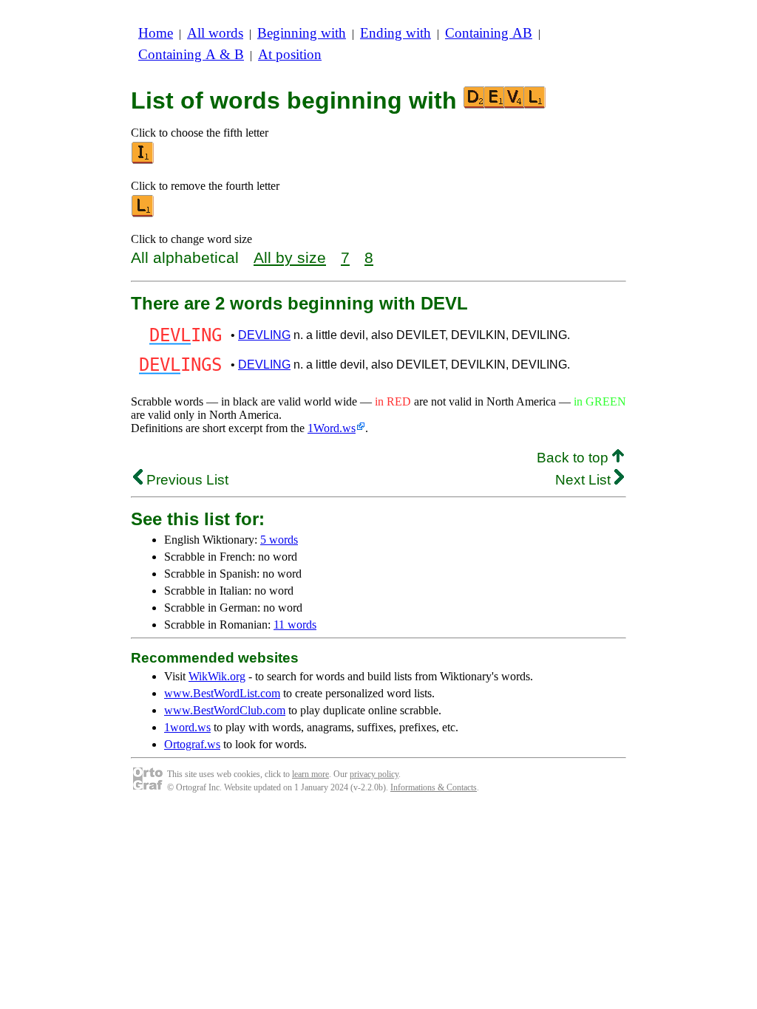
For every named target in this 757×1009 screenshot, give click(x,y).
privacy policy (374, 774)
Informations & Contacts (433, 787)
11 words (295, 624)
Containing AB (488, 33)
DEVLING (264, 335)
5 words (279, 539)
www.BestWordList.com (222, 693)
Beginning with (301, 33)
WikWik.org (217, 676)
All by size (290, 257)
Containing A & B (191, 54)
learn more (310, 774)
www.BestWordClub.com (224, 710)
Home (155, 33)
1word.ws (187, 727)
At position (290, 54)
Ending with (395, 33)
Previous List (185, 480)
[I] (143, 160)
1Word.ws (332, 428)
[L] (143, 214)
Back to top (574, 457)
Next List (584, 480)
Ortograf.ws (192, 744)
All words (215, 33)
